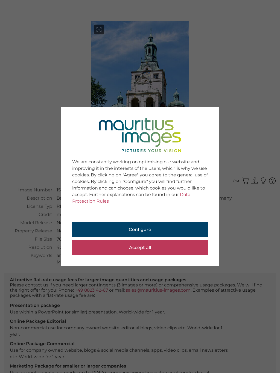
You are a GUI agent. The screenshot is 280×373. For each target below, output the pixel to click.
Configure (140, 229)
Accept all (140, 247)
